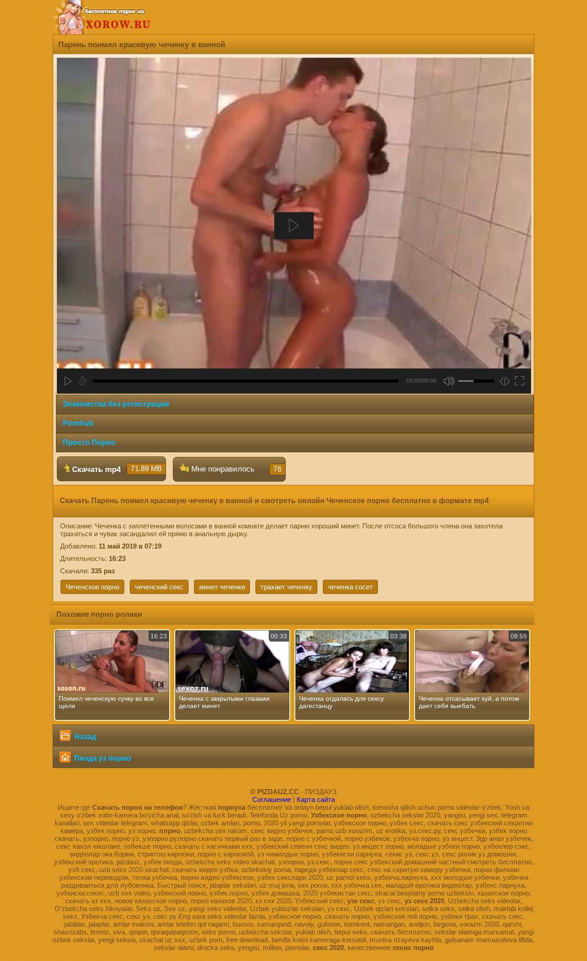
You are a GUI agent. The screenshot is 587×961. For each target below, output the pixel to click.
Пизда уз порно (101, 758)
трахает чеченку (286, 587)
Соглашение (271, 799)
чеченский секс (159, 587)
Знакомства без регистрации (116, 404)
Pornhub (78, 423)
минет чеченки (222, 587)
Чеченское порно (92, 587)
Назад (84, 737)
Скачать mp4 (116, 469)
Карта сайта (316, 799)
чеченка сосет (350, 587)
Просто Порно (89, 442)
